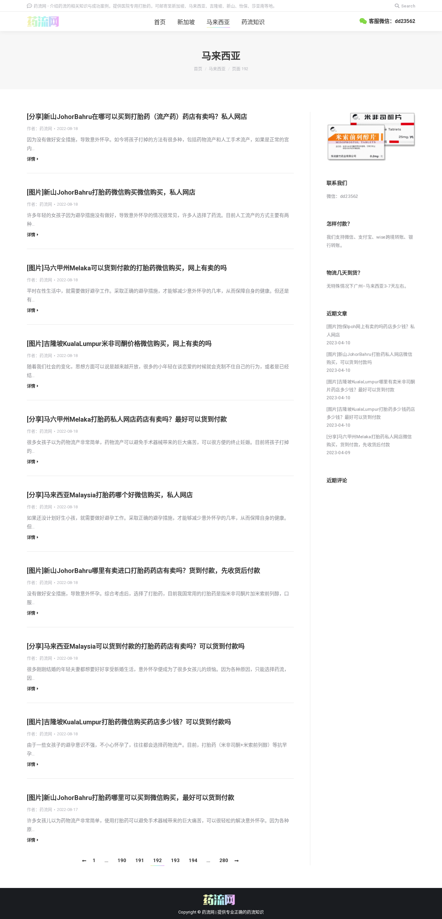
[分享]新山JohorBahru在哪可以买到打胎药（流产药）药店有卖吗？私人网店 (137, 117)
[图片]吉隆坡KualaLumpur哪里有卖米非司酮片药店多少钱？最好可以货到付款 (370, 385)
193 (175, 860)
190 (121, 860)
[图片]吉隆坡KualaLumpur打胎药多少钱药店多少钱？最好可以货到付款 (370, 413)
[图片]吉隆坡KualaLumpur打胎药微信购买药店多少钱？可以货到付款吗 (129, 722)
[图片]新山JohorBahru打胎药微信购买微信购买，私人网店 (111, 192)
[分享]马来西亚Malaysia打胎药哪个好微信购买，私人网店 (110, 495)
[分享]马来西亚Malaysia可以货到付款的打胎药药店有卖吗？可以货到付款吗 (136, 646)
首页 (198, 68)
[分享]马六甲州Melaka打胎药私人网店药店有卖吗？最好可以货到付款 (127, 419)
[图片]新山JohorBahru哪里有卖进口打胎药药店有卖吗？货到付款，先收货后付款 (143, 571)
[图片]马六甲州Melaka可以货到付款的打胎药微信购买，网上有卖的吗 (127, 268)
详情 (31, 159)
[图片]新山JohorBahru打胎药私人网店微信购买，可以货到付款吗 (369, 358)
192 (157, 860)
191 (139, 860)
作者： (39, 128)
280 (223, 860)
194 (193, 860)
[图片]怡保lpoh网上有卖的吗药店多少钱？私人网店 (370, 330)
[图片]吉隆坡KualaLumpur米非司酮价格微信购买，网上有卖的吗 (119, 344)
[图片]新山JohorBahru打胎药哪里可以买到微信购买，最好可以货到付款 (130, 798)
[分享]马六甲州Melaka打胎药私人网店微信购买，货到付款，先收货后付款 (369, 440)
